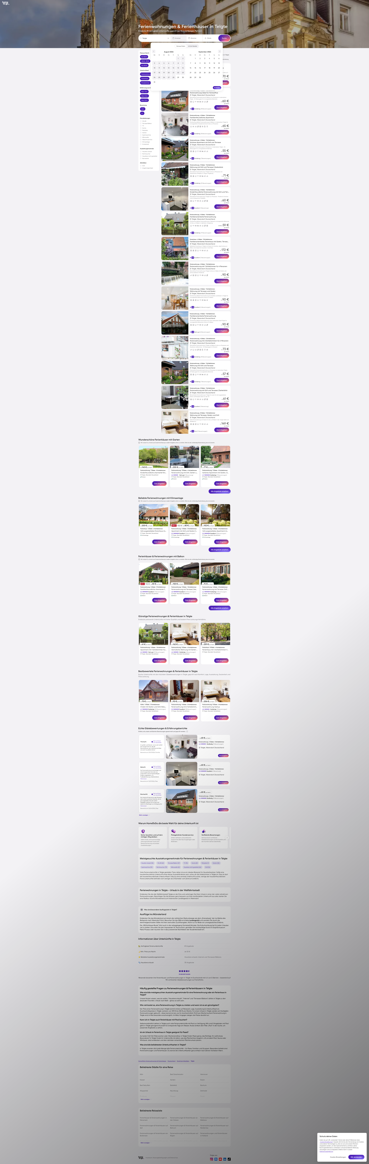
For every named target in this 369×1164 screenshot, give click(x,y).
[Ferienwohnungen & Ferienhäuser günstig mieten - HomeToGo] (5, 2)
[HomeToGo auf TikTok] (229, 1159)
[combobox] (155, 38)
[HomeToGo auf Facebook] (215, 1159)
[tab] (181, 46)
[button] (179, 38)
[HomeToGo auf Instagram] (211, 1159)
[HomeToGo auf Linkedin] (224, 1159)
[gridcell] (178, 58)
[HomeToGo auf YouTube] (220, 1159)
